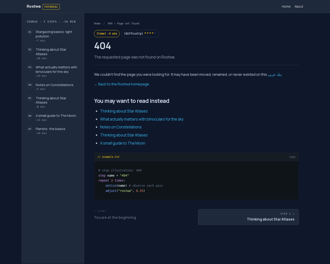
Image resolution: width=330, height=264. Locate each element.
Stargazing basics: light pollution (54, 35)
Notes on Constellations (54, 86)
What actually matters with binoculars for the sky (56, 71)
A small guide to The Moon (56, 117)
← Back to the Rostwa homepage (121, 84)
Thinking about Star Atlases (51, 53)
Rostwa (34, 6)
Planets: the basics (50, 131)
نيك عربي (275, 74)
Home (286, 6)
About (299, 6)
